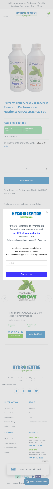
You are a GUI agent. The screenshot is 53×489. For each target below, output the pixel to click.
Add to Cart (26, 180)
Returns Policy (9, 417)
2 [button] (26, 92)
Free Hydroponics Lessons (38, 422)
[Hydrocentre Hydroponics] (26, 14)
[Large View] (26, 67)
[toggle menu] (5, 14)
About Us (32, 408)
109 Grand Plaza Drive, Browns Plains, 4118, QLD (37, 453)
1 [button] (23, 92)
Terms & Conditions (12, 484)
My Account (8, 439)
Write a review (10, 136)
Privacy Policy (9, 413)
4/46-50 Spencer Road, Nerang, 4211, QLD (37, 441)
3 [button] (29, 92)
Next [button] (48, 298)
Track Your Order (10, 443)
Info (6, 146)
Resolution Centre (10, 448)
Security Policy (9, 422)
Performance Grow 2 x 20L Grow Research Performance (25, 314)
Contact (7, 452)
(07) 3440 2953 (36, 458)
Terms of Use (8, 408)
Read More (36, 6)
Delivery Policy (9, 426)
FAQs (30, 417)
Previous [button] (4, 298)
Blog (30, 413)
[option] (26, 67)
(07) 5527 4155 (35, 446)
